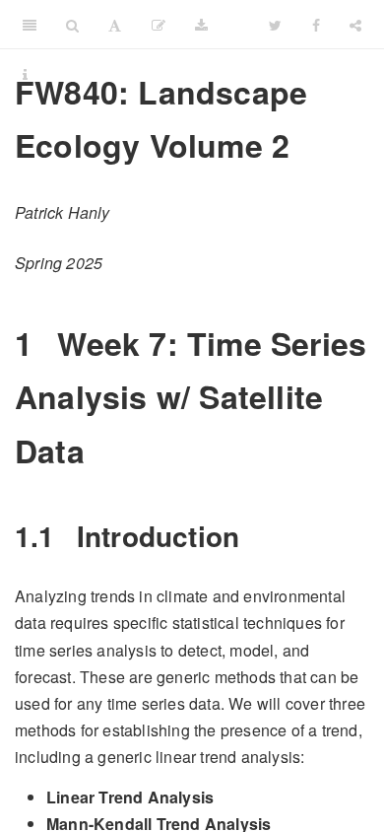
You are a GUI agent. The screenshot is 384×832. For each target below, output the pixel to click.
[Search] (72, 24)
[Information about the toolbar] (25, 74)
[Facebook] (316, 24)
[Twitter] (275, 24)
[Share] (355, 24)
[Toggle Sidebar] (29, 24)
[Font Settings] (115, 24)
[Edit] (158, 24)
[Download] (201, 24)
